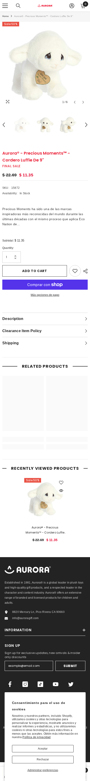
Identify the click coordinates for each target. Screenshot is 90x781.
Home (5, 16)
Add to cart (34, 271)
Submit (70, 666)
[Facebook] (10, 684)
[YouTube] (55, 684)
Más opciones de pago (45, 295)
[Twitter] (71, 684)
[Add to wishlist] (75, 271)
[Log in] (72, 6)
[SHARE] (84, 271)
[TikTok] (40, 684)
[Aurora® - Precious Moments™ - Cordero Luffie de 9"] (45, 498)
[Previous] (75, 102)
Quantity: (8, 248)
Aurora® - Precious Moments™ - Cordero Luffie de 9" (45, 530)
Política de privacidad (36, 737)
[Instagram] (25, 684)
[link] (23, 439)
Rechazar (43, 759)
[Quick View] (61, 490)
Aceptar (43, 748)
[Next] (83, 102)
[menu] (5, 5)
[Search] (18, 5)
